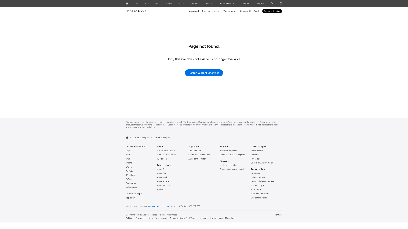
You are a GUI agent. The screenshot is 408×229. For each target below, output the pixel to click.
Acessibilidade (257, 151)
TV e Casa (130, 175)
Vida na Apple (229, 11)
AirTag (128, 179)
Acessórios (131, 183)
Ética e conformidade (260, 194)
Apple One (161, 169)
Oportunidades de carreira (262, 181)
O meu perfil (245, 11)
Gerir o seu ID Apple (166, 151)
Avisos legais (217, 218)
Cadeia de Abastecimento (262, 163)
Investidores (256, 189)
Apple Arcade (163, 181)
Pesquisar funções (272, 11)
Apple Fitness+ (163, 185)
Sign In (257, 11)
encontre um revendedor (159, 206)
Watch (128, 167)
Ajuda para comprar (197, 159)
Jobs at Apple (136, 11)
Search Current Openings (204, 72)
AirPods (129, 171)
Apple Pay (130, 198)
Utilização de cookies (158, 218)
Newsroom (255, 173)
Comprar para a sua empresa (232, 155)
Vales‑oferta (131, 187)
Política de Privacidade (136, 218)
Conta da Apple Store (166, 155)
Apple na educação (228, 165)
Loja (128, 151)
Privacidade (256, 159)
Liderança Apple (258, 177)
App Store (161, 189)
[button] (272, 3)
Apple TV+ (161, 173)
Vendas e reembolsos (199, 218)
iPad (128, 159)
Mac (128, 155)
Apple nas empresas (228, 151)
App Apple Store (195, 151)
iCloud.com (162, 159)
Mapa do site (230, 218)
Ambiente (255, 155)
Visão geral (194, 11)
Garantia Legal (257, 185)
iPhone (129, 163)
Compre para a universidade (232, 169)
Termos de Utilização (179, 218)
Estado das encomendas (199, 155)
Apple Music (162, 177)
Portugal (278, 215)
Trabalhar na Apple (210, 11)
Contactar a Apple (259, 198)
